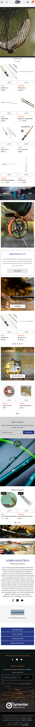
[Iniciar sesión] (28, 2)
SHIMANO (21, 117)
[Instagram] (17, 600)
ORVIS (20, 147)
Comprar (17, 306)
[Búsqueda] (7, 2)
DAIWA (20, 178)
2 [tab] (15, 343)
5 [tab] (21, 343)
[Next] (33, 612)
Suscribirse (28, 432)
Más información (17, 376)
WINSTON (21, 86)
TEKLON (5, 403)
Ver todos (17, 61)
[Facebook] (13, 600)
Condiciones (8, 686)
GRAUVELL (21, 514)
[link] (17, 547)
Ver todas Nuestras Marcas (17, 618)
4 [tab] (19, 343)
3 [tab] (17, 343)
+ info (9, 82)
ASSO (2, 514)
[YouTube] (22, 600)
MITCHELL (4, 178)
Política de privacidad (25, 683)
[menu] (2, 2)
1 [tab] (13, 343)
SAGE (2, 86)
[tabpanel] (9, 327)
